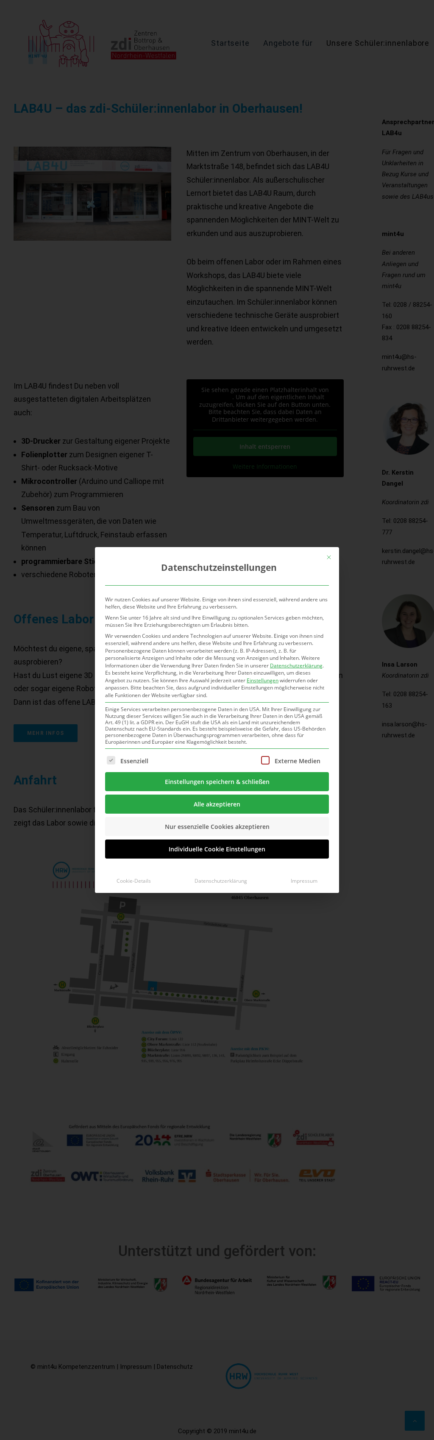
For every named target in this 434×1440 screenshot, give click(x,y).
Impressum (304, 880)
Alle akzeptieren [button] (217, 804)
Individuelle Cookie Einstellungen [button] (217, 849)
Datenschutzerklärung (296, 665)
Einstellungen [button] (262, 680)
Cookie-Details (134, 880)
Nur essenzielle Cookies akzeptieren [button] (217, 827)
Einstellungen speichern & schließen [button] (217, 782)
